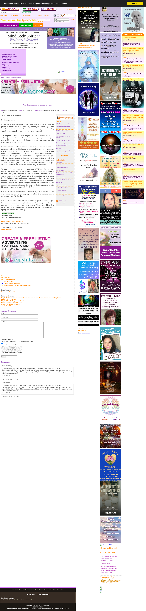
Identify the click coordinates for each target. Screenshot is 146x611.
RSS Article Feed (63, 200)
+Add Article (14, 15)
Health (107, 581)
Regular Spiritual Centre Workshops (9, 56)
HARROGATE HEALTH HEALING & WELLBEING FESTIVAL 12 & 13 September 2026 (133, 117)
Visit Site (125, 57)
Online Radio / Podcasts (62, 167)
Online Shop (18, 589)
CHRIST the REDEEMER (8, 299)
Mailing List (59, 162)
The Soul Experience (128, 157)
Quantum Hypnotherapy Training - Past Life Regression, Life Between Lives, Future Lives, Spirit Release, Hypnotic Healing (132, 184)
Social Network (42, 594)
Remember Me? (8, 339)
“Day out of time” (61, 133)
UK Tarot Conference (129, 169)
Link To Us (56, 589)
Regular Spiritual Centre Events (8, 54)
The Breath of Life (6, 306)
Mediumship (112, 582)
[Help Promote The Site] (84, 333)
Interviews (4, 72)
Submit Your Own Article (8, 292)
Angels (102, 579)
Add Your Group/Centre (85, 47)
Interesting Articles (114, 581)
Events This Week (107, 552)
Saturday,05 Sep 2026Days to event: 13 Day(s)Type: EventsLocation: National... (109, 570)
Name (2, 313)
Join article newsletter (9, 342)
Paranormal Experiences (106, 584)
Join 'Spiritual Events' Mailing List (27, 599)
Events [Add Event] (108, 548)
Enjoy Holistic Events (6, 65)
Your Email (4, 317)
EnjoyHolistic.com (61, 185)
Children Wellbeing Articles (114, 580)
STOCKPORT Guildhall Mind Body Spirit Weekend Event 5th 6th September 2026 (133, 50)
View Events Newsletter (9, 25)
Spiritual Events (7, 598)
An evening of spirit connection (131, 79)
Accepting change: (61, 143)
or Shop (89, 7)
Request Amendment (9, 279)
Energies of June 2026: (62, 145)
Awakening (104, 580)
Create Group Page (61, 164)
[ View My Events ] (68, 9)
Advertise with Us (48, 589)
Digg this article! (8, 281)
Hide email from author (26, 342)
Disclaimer (62, 589)
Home (3, 53)
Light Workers (104, 582)
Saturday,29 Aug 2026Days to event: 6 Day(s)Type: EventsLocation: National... (109, 558)
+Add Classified (26, 15)
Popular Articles (107, 577)
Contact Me (7, 277)
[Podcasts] (68, 16)
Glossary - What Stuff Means (63, 179)
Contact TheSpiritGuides (62, 187)
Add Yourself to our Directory (86, 45)
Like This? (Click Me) (8, 213)
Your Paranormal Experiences (8, 68)
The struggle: (59, 148)
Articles (7, 77)
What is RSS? (62, 203)
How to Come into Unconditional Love (11, 302)
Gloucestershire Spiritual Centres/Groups (10, 62)
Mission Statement (39, 589)
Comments (4, 321)
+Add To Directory (43, 15)
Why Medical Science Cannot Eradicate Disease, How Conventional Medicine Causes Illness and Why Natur (31, 298)
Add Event (38, 25)
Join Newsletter (26, 25)
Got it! (134, 3)
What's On (59, 182)
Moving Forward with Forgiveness (10, 304)
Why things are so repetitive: (63, 124)
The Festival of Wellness (129, 37)
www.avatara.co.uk (6, 229)
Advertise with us (60, 177)
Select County (82, 330)
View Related (64, 155)
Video (86, 44)
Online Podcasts (82, 7)
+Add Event (3, 15)
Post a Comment (5, 221)
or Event (90, 44)
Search (72, 19)
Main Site (31, 594)
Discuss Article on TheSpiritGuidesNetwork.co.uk (17, 285)
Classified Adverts (6, 61)
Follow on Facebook (61, 193)
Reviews (3, 64)
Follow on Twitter (60, 195)
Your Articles (4, 67)
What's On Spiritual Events (7, 57)
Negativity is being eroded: (63, 151)
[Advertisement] (37, 97)
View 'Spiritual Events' (12, 599)
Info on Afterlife (60, 170)
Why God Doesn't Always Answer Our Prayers (14, 301)
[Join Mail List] (61, 71)
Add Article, (81, 44)
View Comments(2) (17, 221)
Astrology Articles (109, 579)
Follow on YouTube (61, 190)
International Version (84, 329)
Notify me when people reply (12, 344)
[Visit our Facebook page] (54, 16)
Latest (58, 122)
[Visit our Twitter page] (58, 16)
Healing (103, 581)
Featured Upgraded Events (106, 554)
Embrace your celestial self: (63, 140)
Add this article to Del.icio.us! (12, 283)
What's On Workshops (6, 59)
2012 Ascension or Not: (62, 130)
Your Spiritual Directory (7, 70)
